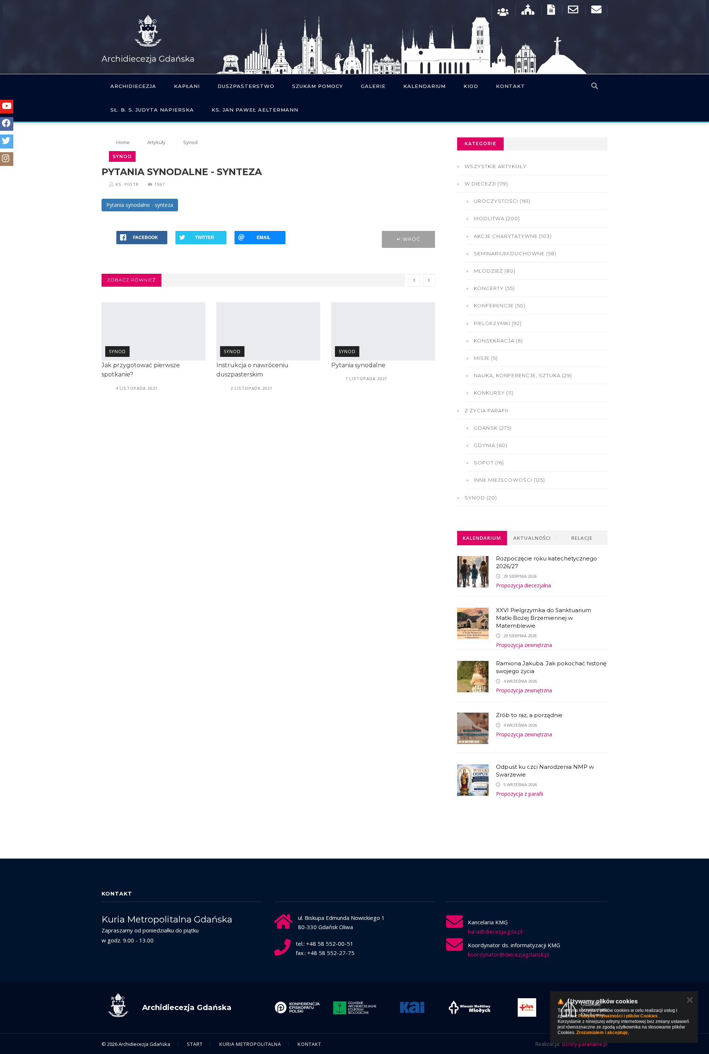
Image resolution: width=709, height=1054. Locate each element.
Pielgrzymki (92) (498, 323)
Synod (190, 142)
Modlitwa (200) (497, 218)
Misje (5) (486, 358)
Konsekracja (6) (498, 341)
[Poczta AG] (573, 11)
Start (195, 1044)
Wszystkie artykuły (496, 166)
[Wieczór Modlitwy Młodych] (469, 1007)
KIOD (470, 86)
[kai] (412, 1007)
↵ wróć (408, 239)
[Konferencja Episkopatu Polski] (297, 1007)
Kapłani (187, 86)
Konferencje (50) (499, 305)
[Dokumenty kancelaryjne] (551, 11)
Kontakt (510, 86)
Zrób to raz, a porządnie (529, 715)
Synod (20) (481, 498)
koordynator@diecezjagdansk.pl (508, 954)
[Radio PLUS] (527, 1007)
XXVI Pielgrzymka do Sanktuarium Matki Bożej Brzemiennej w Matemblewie (543, 618)
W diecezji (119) (486, 184)
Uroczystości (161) (502, 201)
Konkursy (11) (494, 393)
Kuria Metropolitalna (250, 1044)
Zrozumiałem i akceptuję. (602, 1032)
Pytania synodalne (358, 365)
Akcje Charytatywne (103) (513, 236)
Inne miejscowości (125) (509, 480)
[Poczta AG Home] (596, 11)
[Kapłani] (502, 11)
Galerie (373, 86)
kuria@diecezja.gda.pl (495, 931)
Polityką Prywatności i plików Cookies (618, 1016)
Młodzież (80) (495, 271)
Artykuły (156, 142)
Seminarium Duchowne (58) (515, 253)
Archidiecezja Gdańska (148, 59)
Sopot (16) (489, 462)
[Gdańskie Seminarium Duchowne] (584, 1007)
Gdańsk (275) (493, 428)
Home (123, 142)
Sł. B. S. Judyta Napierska (152, 110)
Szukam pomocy (317, 86)
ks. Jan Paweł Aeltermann (255, 110)
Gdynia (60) (490, 445)
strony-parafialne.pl (584, 1043)
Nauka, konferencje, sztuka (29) (523, 375)
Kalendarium (424, 86)
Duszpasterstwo (246, 86)
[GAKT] (355, 1007)
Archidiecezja (133, 86)
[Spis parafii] (527, 11)
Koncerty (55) (494, 288)
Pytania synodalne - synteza (139, 204)
